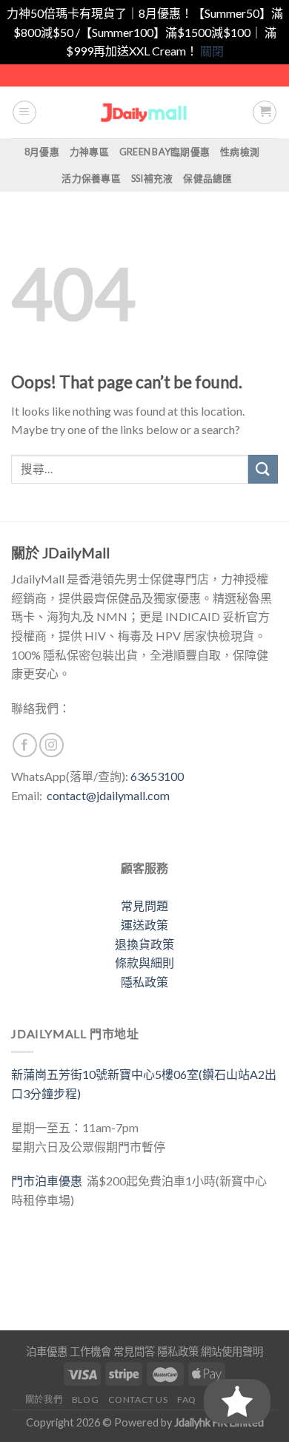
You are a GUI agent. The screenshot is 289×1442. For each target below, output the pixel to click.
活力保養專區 (91, 178)
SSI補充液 (152, 178)
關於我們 (43, 1399)
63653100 (157, 776)
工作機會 (90, 1351)
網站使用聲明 (232, 1351)
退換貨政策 (144, 944)
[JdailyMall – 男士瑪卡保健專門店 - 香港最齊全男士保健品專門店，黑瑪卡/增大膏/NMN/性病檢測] (144, 112)
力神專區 (89, 152)
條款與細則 (144, 962)
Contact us (138, 1399)
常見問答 (134, 1351)
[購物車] (264, 112)
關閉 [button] (212, 51)
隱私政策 (144, 982)
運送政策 (144, 925)
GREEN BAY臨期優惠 (164, 152)
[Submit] (263, 469)
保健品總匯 (207, 178)
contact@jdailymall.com (108, 795)
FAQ (186, 1399)
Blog (85, 1399)
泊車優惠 (46, 1351)
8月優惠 (41, 152)
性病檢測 (239, 152)
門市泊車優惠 (49, 1181)
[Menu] (24, 112)
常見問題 (144, 905)
